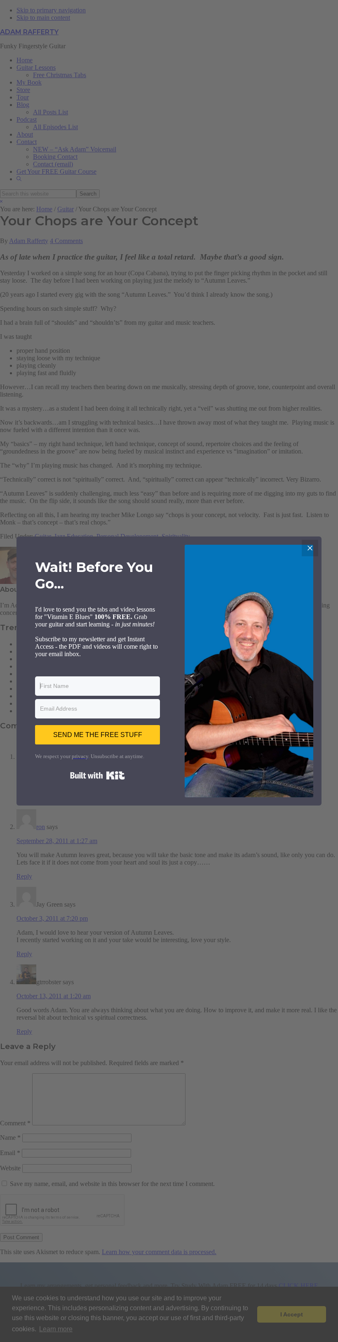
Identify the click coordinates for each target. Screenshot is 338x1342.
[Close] (310, 548)
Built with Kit (97, 775)
